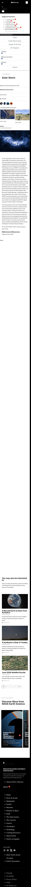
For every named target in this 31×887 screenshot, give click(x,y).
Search (15, 67)
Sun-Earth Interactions (6, 128)
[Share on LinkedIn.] (8, 103)
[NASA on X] (11, 850)
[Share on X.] (1, 103)
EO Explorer (14, 48)
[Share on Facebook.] (4, 103)
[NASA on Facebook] (4, 850)
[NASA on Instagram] (8, 850)
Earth (15, 37)
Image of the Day (15, 44)
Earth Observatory (15, 41)
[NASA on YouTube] (14, 850)
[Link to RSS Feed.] (11, 103)
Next (19, 686)
